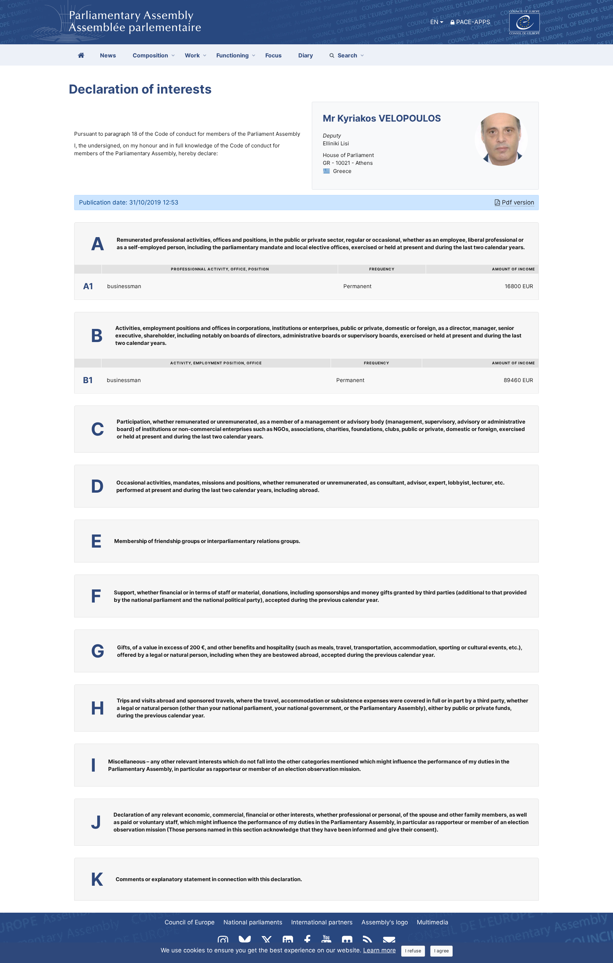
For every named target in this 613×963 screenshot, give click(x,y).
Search (347, 55)
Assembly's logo (384, 922)
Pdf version (518, 202)
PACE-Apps (473, 22)
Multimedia (432, 922)
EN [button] (434, 22)
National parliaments (252, 922)
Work (192, 55)
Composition (150, 55)
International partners (322, 922)
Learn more (379, 950)
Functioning (232, 55)
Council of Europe (190, 922)
